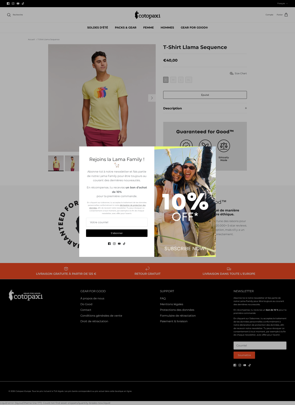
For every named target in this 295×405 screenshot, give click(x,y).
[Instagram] (114, 243)
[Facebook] (109, 243)
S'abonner (117, 233)
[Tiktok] (124, 243)
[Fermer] (211, 150)
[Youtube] (119, 243)
